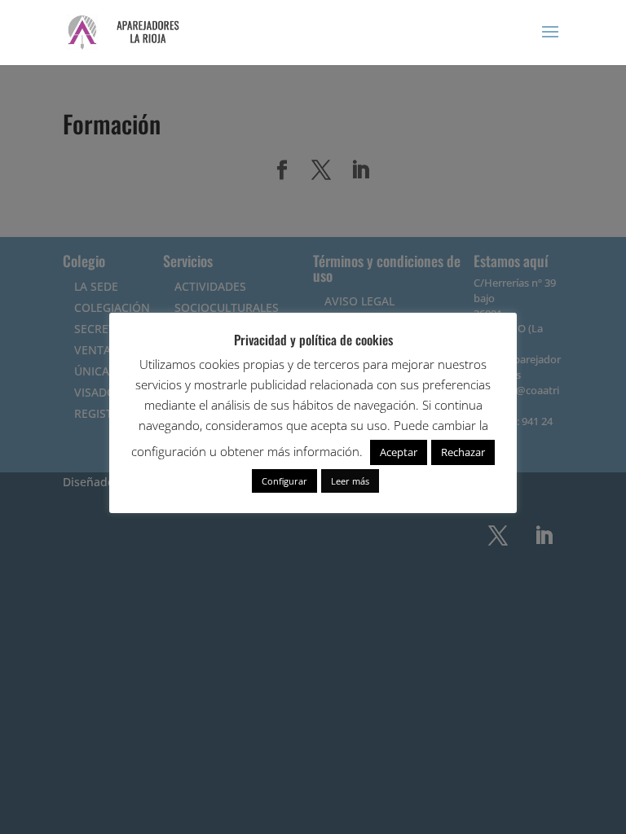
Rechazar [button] (463, 452)
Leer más (350, 481)
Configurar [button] (284, 481)
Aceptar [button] (398, 452)
